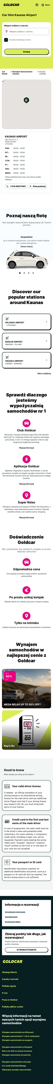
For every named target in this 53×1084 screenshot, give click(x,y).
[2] (24, 273)
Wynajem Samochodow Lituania (22, 73)
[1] (20, 273)
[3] (28, 273)
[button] (26, 100)
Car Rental (4, 73)
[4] (33, 273)
